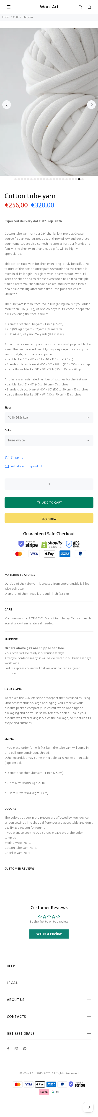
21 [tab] (79, 179)
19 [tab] (73, 179)
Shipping (17, 457)
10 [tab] (44, 179)
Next (91, 104)
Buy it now (49, 519)
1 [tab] (15, 179)
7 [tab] (35, 179)
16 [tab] (63, 179)
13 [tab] (54, 179)
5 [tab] (28, 179)
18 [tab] (70, 179)
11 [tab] (47, 179)
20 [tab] (76, 179)
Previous (6, 104)
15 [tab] (60, 179)
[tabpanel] (49, 102)
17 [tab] (66, 179)
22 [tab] (82, 179)
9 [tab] (41, 179)
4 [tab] (25, 179)
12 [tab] (50, 179)
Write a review (49, 934)
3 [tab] (22, 179)
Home (5, 17)
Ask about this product (26, 466)
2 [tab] (19, 179)
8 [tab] (38, 179)
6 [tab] (31, 179)
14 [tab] (57, 179)
